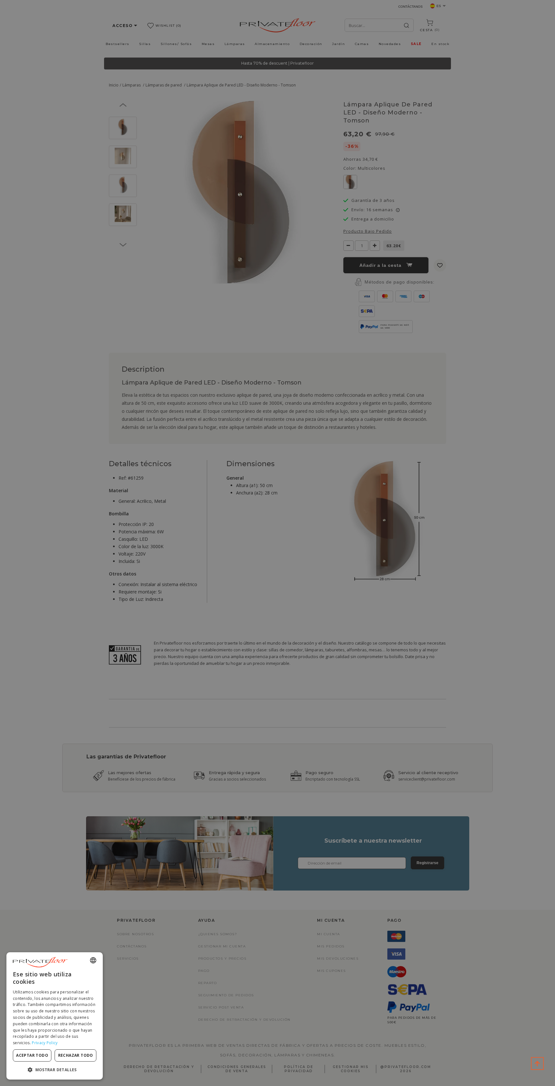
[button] (54, 1069)
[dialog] (54, 1016)
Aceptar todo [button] (32, 1055)
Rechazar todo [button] (75, 1055)
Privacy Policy (44, 1042)
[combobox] (93, 960)
